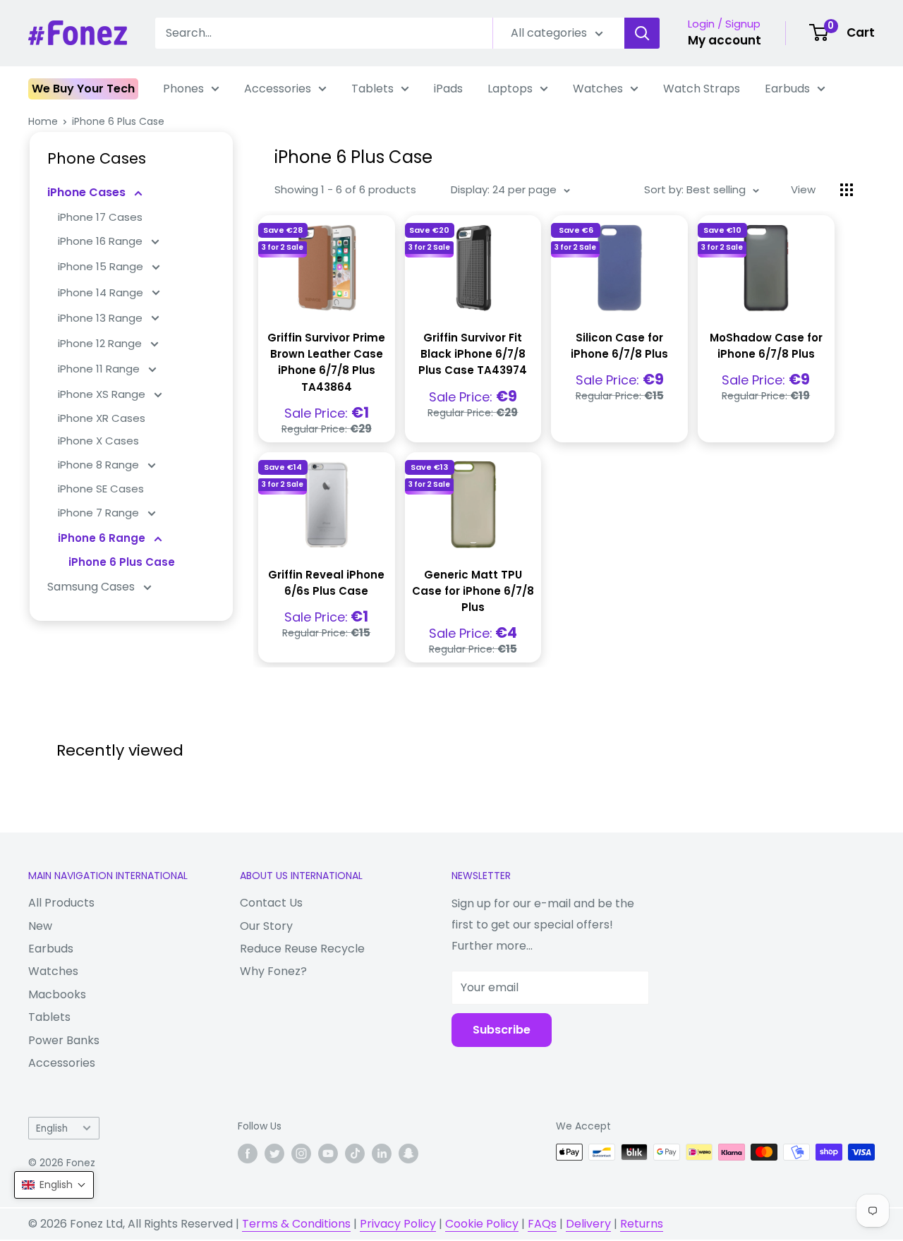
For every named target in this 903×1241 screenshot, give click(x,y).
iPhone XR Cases (101, 418)
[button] (54, 1185)
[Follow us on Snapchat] (408, 1153)
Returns (641, 1224)
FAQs (542, 1224)
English (52, 1128)
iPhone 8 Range (100, 464)
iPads (448, 88)
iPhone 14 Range (102, 292)
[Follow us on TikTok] (355, 1153)
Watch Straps (701, 88)
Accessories (277, 88)
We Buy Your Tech (83, 88)
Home (43, 121)
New (40, 926)
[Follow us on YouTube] (328, 1153)
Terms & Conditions (296, 1224)
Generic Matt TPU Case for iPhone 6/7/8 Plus (473, 591)
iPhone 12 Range (101, 343)
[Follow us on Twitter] (274, 1153)
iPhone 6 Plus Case (118, 121)
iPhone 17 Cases (100, 217)
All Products (61, 903)
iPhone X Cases (98, 440)
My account (724, 40)
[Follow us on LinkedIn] (382, 1153)
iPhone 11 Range (100, 368)
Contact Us (271, 903)
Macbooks (57, 994)
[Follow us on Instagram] (301, 1153)
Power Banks (63, 1040)
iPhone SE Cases (101, 488)
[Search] (642, 33)
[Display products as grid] (846, 189)
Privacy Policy (398, 1224)
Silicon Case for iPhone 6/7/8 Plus (619, 345)
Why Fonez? (273, 971)
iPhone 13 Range (101, 317)
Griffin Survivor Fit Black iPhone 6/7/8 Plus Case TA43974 (472, 354)
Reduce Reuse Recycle (302, 948)
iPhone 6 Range (103, 538)
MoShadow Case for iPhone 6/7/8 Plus (766, 345)
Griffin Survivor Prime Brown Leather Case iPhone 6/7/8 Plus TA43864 (326, 362)
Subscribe (502, 1030)
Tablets (372, 88)
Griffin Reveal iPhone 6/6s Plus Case (326, 582)
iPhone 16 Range (101, 241)
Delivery (588, 1224)
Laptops (510, 88)
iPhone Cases (87, 192)
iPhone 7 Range (100, 512)
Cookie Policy (482, 1224)
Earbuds (787, 88)
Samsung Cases (92, 587)
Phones (183, 88)
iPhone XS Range (103, 394)
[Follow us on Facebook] (247, 1153)
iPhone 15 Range (102, 266)
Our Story (266, 926)
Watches (598, 88)
